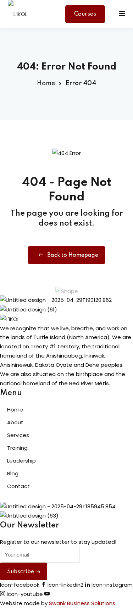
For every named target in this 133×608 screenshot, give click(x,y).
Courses (85, 14)
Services (18, 435)
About (15, 422)
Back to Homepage (72, 255)
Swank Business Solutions (82, 603)
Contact (18, 486)
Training (17, 448)
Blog (12, 473)
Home (46, 83)
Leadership (21, 460)
